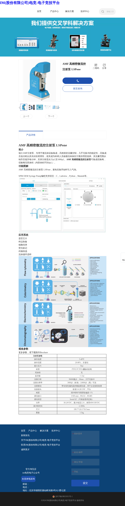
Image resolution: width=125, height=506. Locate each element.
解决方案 (44, 431)
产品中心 (32, 431)
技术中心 (56, 431)
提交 (85, 483)
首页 (23, 431)
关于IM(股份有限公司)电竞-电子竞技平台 (40, 440)
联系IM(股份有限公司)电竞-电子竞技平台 (40, 445)
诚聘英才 (25, 449)
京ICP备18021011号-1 (64, 496)
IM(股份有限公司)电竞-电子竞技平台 (30, 3)
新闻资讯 (25, 435)
